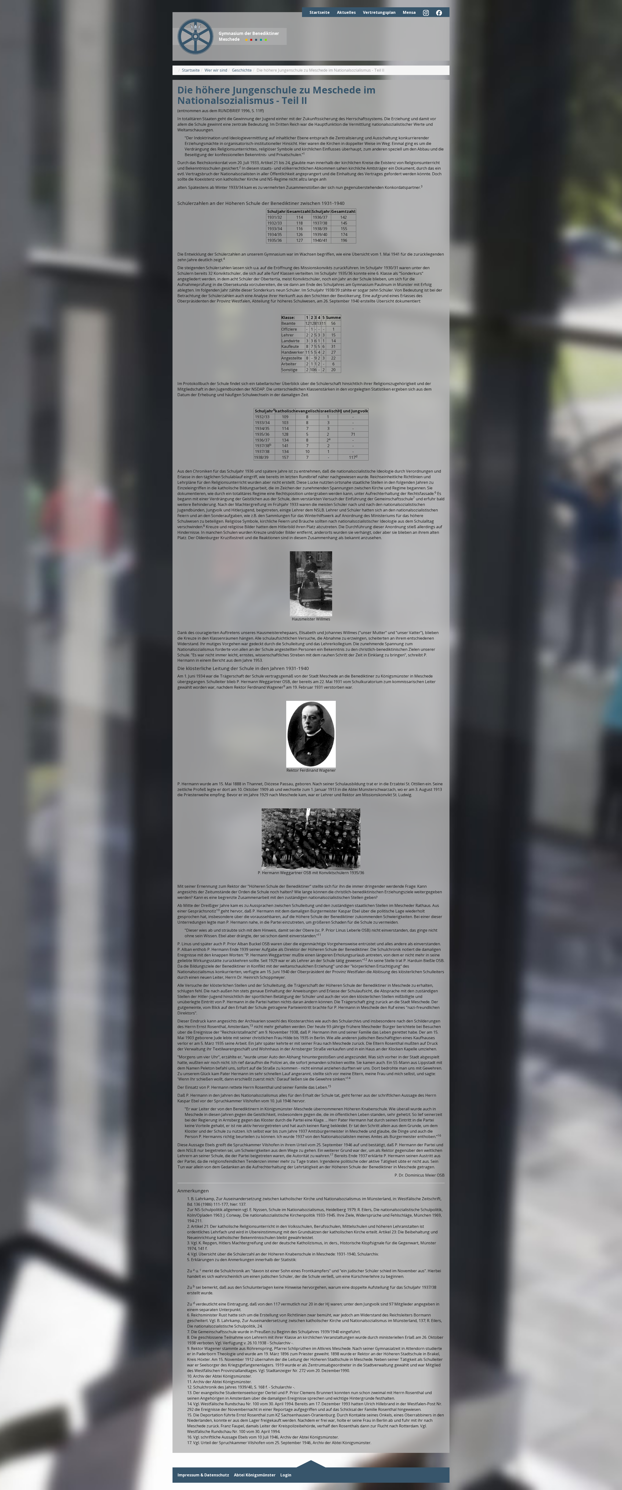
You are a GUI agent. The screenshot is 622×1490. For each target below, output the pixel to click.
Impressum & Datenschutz (203, 1475)
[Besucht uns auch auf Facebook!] (439, 13)
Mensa (409, 12)
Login (285, 1475)
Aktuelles (346, 12)
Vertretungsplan (379, 12)
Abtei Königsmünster (255, 1475)
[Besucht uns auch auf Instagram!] (425, 13)
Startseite (320, 12)
